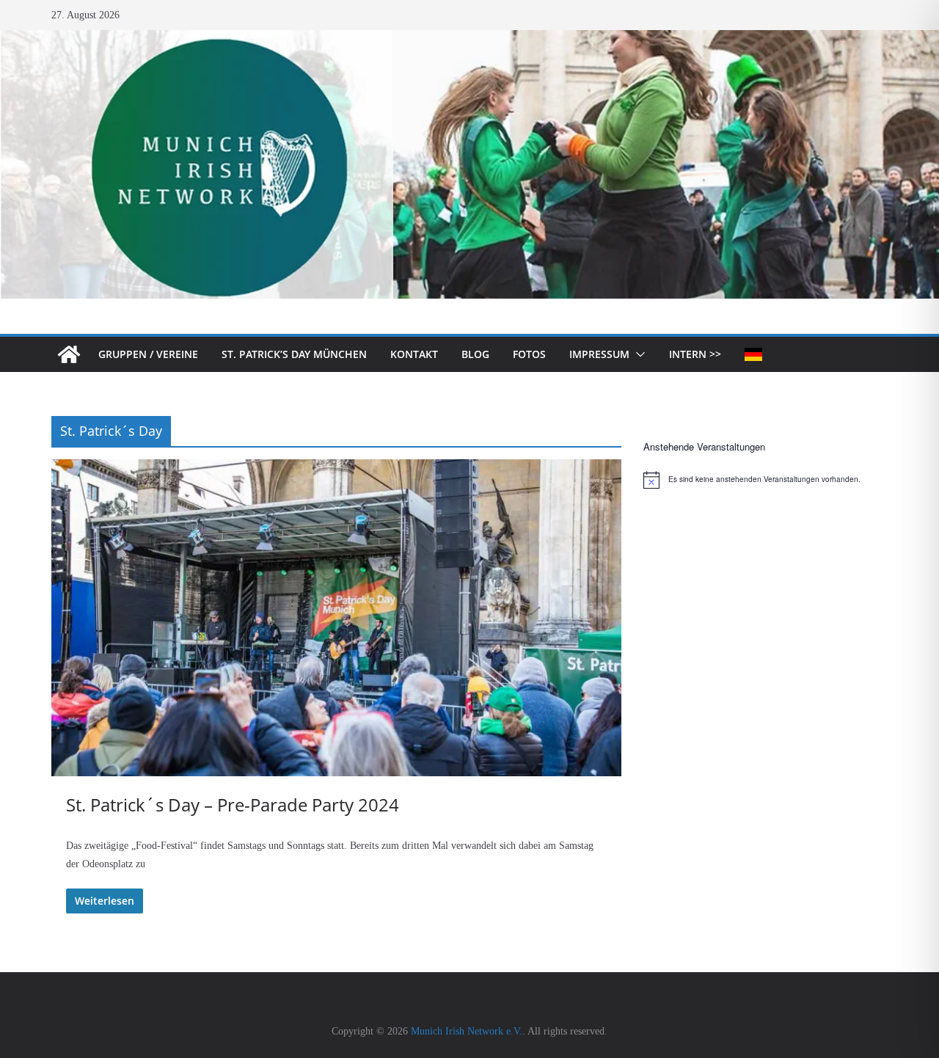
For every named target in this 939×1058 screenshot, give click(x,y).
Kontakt (414, 354)
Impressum (599, 354)
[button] (637, 354)
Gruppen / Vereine (148, 354)
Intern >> (695, 354)
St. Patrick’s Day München (294, 354)
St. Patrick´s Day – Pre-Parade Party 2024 (232, 804)
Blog (475, 354)
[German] (753, 354)
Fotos (529, 354)
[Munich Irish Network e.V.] (469, 40)
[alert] (765, 480)
